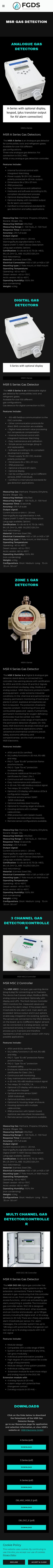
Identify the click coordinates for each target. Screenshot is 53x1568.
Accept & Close (39, 1562)
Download (26, 1447)
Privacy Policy (9, 1555)
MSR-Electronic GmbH (32, 1430)
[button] (5, 5)
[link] (26, 6)
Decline (14, 1562)
